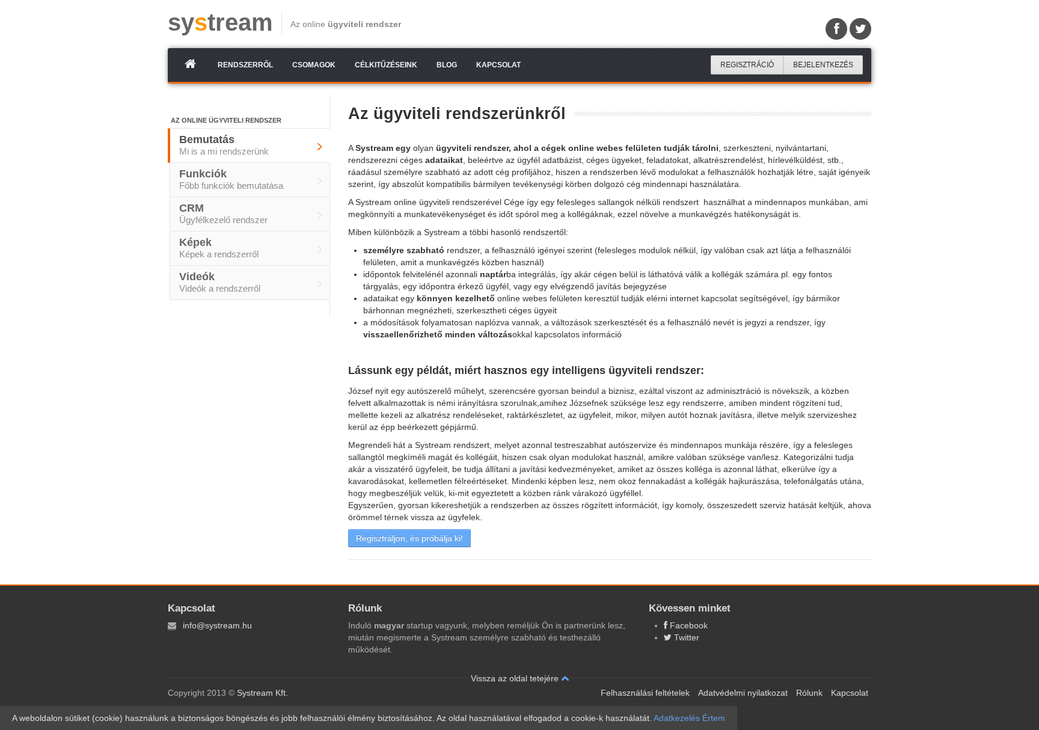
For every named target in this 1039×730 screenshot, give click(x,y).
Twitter (685, 637)
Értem (713, 718)
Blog (447, 65)
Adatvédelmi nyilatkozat (743, 693)
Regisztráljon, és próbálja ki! (409, 538)
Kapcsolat (498, 65)
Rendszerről (245, 65)
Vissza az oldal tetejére (516, 678)
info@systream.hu (217, 625)
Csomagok (314, 65)
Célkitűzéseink (386, 65)
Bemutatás (224, 144)
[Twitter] (860, 29)
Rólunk (809, 693)
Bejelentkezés (823, 65)
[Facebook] (836, 29)
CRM (223, 213)
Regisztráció (747, 65)
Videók (219, 282)
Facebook (687, 625)
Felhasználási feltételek (645, 693)
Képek (219, 247)
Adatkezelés (677, 718)
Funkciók (231, 179)
